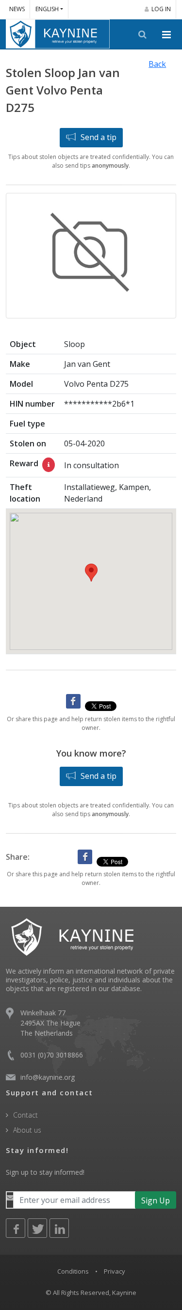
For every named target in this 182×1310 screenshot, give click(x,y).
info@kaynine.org (47, 1077)
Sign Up (155, 1200)
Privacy (114, 1271)
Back (157, 64)
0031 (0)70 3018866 (51, 1054)
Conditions (73, 1271)
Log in (161, 9)
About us (27, 1130)
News (17, 9)
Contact (25, 1115)
